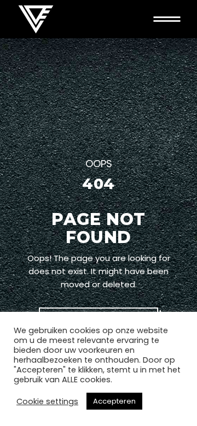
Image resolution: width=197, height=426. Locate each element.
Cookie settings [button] (47, 401)
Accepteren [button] (114, 401)
